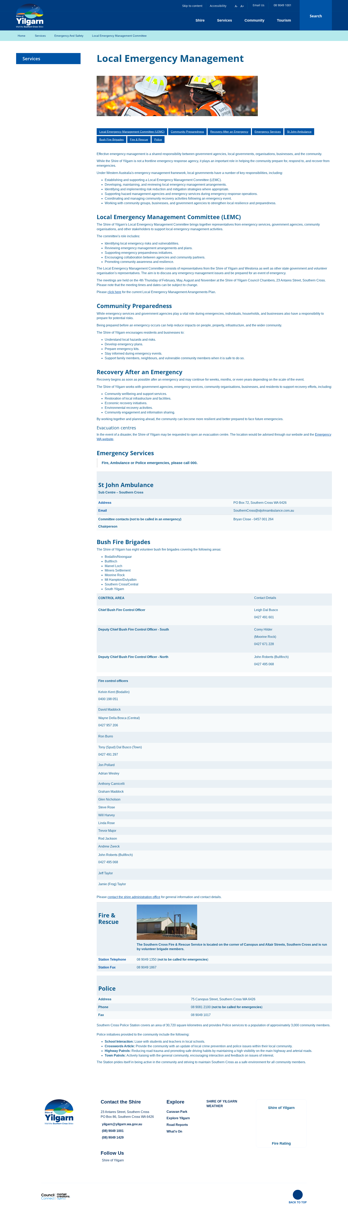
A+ (242, 6)
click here (114, 292)
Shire (200, 20)
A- (236, 6)
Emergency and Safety (68, 35)
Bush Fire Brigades (111, 139)
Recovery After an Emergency (229, 131)
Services (224, 20)
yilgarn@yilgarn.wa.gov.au (122, 1124)
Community (254, 20)
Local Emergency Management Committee (119, 35)
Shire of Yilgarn (113, 1160)
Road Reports (177, 1124)
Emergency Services (268, 131)
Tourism (284, 20)
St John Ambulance (299, 131)
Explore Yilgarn (178, 1118)
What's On (174, 1131)
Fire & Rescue (139, 139)
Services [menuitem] (31, 58)
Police (158, 139)
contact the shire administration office (134, 897)
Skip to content (192, 6)
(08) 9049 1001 (113, 1131)
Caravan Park (177, 1111)
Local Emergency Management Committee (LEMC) (132, 131)
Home (21, 35)
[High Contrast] (230, 6)
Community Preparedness (187, 131)
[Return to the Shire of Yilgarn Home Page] (29, 15)
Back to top (298, 1202)
